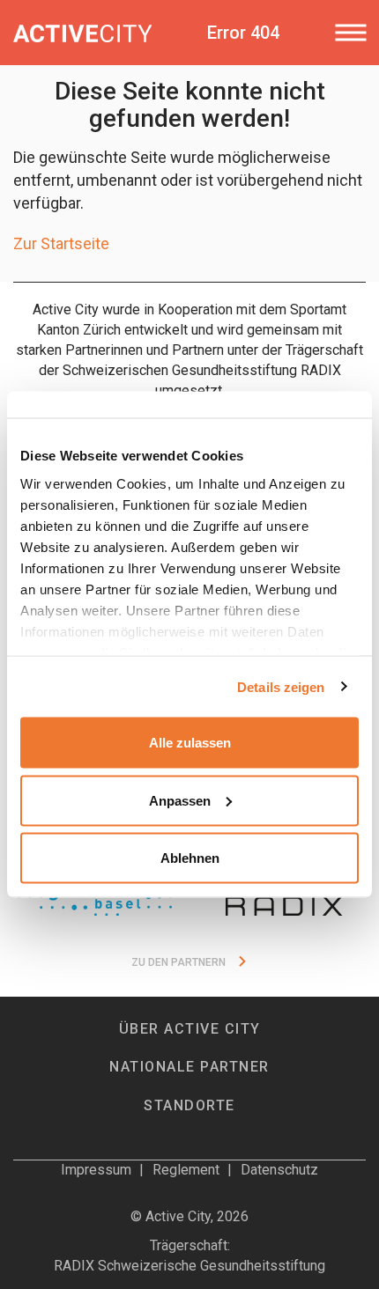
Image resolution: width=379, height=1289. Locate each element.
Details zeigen (280, 686)
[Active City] (82, 32)
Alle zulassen (190, 742)
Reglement (185, 1169)
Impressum (96, 1169)
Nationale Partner (189, 1066)
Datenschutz (279, 1169)
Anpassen (180, 799)
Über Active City (190, 1028)
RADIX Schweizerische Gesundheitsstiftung (189, 1265)
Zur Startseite (61, 243)
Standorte (189, 1105)
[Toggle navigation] (350, 32)
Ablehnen (189, 858)
